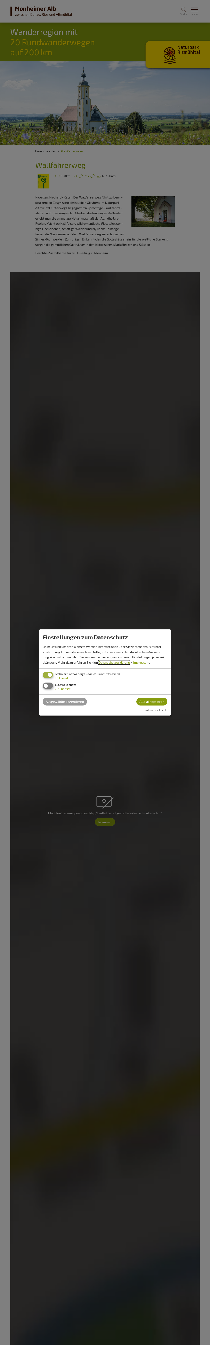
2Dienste (63, 689)
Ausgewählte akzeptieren (65, 701)
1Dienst (61, 678)
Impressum (141, 662)
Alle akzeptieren (151, 701)
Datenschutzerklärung (114, 662)
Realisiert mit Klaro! (155, 710)
